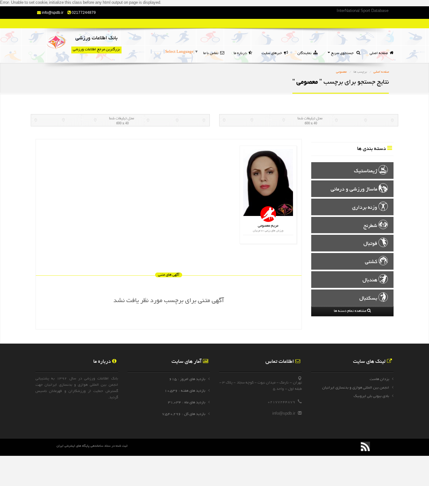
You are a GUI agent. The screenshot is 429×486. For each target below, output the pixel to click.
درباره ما (241, 53)
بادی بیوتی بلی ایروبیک (371, 396)
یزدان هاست (379, 379)
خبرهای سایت (273, 53)
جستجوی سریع (343, 53)
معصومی (341, 72)
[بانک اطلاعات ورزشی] (56, 43)
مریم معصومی (268, 226)
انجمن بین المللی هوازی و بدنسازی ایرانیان (355, 388)
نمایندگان (305, 53)
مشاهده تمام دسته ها (350, 311)
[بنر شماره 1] (120, 126)
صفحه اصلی (380, 53)
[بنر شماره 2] (308, 126)
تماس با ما (211, 53)
